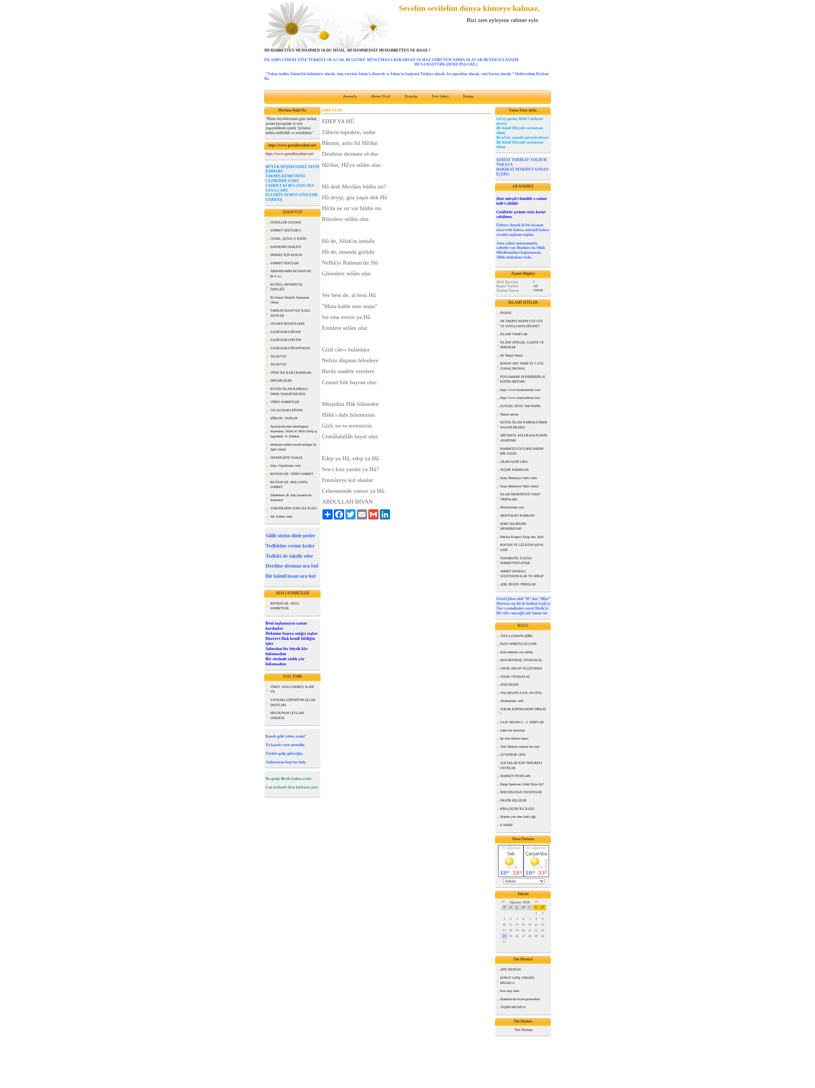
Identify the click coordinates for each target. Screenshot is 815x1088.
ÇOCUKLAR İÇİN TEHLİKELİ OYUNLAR (521, 765)
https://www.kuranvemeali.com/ (520, 390)
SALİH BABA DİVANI (285, 332)
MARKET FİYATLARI (515, 776)
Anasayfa (350, 96)
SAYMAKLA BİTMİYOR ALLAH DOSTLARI (292, 702)
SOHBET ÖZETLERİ (284, 263)
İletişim (468, 96)
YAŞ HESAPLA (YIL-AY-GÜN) (521, 693)
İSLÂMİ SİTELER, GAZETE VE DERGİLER (522, 345)
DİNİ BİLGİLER (281, 380)
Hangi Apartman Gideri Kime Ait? (522, 784)
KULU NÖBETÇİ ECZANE (518, 644)
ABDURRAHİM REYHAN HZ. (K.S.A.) (291, 273)
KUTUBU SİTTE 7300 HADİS (520, 406)
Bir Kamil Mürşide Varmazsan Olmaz (289, 300)
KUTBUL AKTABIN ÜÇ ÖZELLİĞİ (286, 287)
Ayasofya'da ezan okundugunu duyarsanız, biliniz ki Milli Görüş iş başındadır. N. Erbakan (293, 431)
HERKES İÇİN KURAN (286, 255)
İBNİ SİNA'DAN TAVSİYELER (521, 792)
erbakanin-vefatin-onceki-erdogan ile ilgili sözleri (293, 447)
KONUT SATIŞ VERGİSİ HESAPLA (517, 980)
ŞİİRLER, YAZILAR (284, 418)
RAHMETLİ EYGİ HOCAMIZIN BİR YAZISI (521, 451)
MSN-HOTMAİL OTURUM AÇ (521, 660)
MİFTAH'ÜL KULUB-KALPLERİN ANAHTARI (523, 438)
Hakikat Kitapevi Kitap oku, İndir (521, 537)
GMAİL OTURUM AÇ (515, 676)
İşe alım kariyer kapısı (514, 738)
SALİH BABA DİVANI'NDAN (290, 348)
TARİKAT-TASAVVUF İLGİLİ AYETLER (290, 313)
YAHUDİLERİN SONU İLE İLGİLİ (293, 508)
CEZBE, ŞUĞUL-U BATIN (288, 238)
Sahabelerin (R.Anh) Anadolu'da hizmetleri (290, 497)
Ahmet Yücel (380, 96)
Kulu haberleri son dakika (516, 652)
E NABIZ (506, 825)
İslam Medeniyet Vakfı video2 (519, 486)
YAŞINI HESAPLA (513, 1007)
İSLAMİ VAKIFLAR (514, 334)
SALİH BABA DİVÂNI (285, 340)
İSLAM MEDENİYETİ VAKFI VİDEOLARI (520, 496)
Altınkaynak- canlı (512, 701)
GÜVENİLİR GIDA (513, 754)
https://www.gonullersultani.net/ (290, 154)
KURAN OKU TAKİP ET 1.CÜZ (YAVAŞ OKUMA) (521, 366)
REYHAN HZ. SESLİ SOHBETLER (284, 606)
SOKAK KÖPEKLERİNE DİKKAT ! (523, 711)
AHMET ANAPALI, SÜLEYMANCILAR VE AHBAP (522, 573)
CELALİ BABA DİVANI (286, 410)
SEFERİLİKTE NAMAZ (286, 457)
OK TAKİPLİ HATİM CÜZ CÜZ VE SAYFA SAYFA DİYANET (521, 323)
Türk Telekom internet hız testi (520, 746)
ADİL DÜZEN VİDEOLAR (518, 584)
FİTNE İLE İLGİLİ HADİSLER (290, 372)
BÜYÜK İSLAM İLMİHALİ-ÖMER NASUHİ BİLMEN (523, 424)
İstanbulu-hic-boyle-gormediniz (520, 999)
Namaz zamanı (509, 414)
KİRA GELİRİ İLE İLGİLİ (517, 808)
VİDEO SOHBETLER (284, 402)
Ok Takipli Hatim (511, 355)
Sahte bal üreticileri (512, 730)
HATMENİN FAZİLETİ (285, 247)
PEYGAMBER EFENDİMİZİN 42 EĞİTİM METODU (522, 379)
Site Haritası (523, 1030)
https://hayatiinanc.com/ (285, 465)
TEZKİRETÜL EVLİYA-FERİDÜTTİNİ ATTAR (516, 560)
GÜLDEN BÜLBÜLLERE (287, 323)
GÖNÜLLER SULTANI (285, 222)
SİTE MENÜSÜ (510, 969)
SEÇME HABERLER (514, 469)
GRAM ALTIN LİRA (514, 461)
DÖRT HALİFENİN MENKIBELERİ (513, 526)
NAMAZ (506, 312)
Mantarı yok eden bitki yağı (518, 816)
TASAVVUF (278, 356)
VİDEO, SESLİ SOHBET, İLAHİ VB (292, 689)
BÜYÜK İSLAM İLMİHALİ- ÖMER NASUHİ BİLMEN (289, 391)
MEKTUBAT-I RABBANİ (517, 515)
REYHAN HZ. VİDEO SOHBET (291, 474)
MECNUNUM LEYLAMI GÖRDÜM (287, 715)
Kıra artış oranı (509, 991)
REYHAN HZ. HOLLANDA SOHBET (289, 484)
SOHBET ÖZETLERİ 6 (285, 230)
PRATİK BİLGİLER (513, 800)
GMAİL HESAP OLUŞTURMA (521, 668)
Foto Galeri (440, 96)
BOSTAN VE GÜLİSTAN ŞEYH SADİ (521, 547)
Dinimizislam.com (512, 507)
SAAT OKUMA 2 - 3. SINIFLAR (522, 722)
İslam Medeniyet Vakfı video (518, 478)
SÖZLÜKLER (509, 684)
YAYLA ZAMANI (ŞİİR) (516, 636)
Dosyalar (411, 96)
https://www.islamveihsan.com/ (520, 397)
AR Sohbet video (281, 516)
